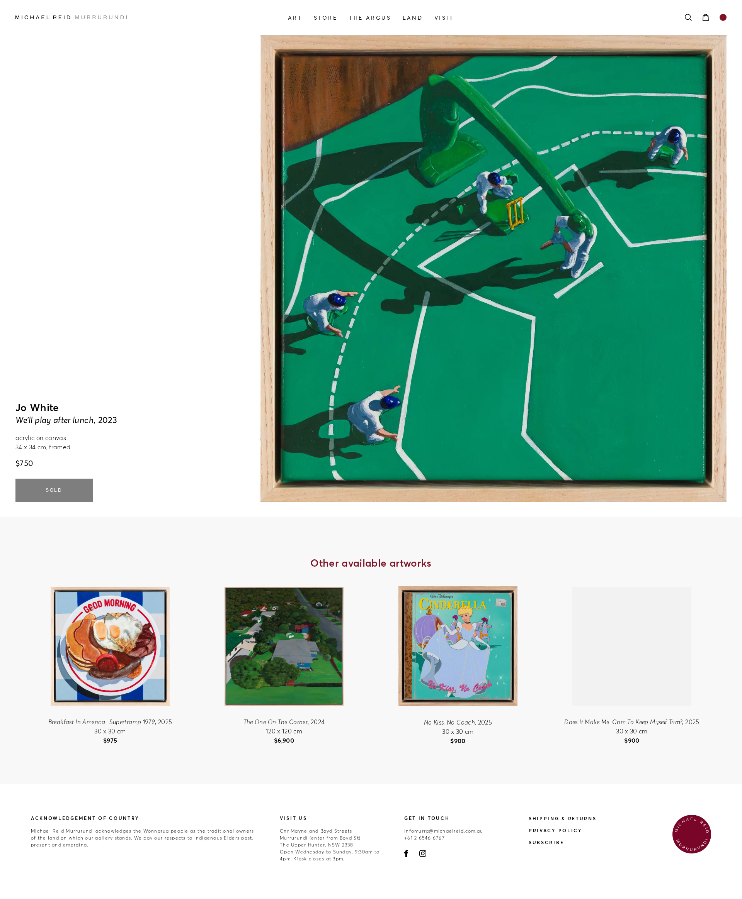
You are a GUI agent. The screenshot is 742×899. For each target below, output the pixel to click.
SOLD (54, 490)
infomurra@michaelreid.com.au (443, 831)
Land (413, 17)
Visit (444, 17)
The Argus (370, 17)
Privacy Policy (555, 830)
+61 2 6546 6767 (424, 838)
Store (326, 17)
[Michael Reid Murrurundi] (122, 17)
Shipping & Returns (563, 818)
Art (295, 17)
